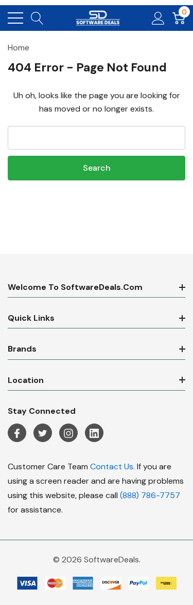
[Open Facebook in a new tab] (17, 433)
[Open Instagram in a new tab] (68, 433)
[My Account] (158, 18)
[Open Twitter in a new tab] (42, 433)
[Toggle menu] (15, 18)
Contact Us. (112, 466)
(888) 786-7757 (150, 495)
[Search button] (37, 18)
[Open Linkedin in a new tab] (94, 433)
